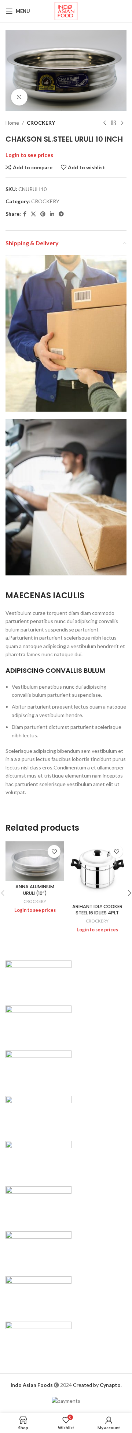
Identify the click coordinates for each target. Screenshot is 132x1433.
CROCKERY (41, 123)
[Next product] (122, 122)
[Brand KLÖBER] (39, 1113)
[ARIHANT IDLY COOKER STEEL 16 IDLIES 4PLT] (97, 870)
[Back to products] (113, 122)
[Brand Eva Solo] (39, 1294)
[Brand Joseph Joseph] (39, 1159)
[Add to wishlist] (54, 851)
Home (12, 123)
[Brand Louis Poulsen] (39, 1068)
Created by (97, 1385)
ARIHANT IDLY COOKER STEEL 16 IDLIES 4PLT (97, 909)
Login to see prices (29, 155)
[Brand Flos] (39, 1249)
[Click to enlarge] (19, 97)
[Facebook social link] (25, 214)
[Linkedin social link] (52, 214)
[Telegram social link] (61, 214)
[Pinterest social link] (43, 214)
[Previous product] (104, 122)
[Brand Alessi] (39, 1339)
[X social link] (33, 214)
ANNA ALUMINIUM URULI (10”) (34, 889)
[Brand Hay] (39, 1204)
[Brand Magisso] (39, 1023)
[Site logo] (66, 10)
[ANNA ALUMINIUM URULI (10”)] (35, 861)
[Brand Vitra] (39, 978)
